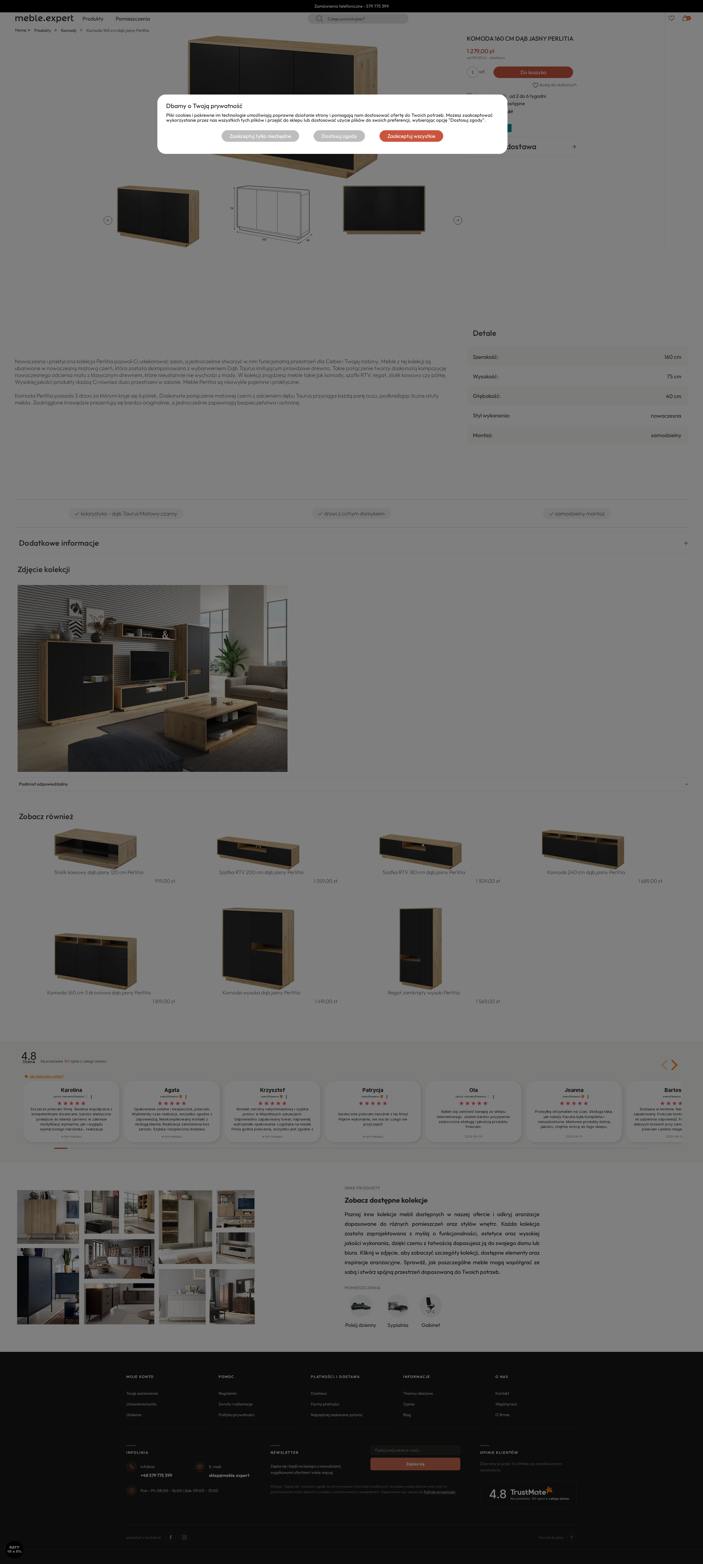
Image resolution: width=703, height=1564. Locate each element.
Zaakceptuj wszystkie (411, 136)
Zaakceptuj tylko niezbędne (260, 136)
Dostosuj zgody (339, 136)
